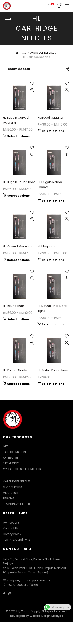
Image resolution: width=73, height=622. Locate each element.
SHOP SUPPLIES (12, 487)
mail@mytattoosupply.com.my (28, 580)
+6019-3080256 (17, 585)
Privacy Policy (12, 534)
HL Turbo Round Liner (53, 370)
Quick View (32, 90)
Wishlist (52, 4)
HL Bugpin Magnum (52, 117)
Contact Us (10, 528)
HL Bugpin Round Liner (19, 182)
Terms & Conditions (16, 540)
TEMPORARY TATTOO (17, 504)
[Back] (8, 19)
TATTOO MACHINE (15, 452)
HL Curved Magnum (17, 246)
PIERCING (9, 498)
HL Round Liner (13, 306)
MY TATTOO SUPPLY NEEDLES (22, 469)
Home (23, 53)
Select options (18, 136)
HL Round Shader (15, 370)
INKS (5, 446)
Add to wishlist (32, 83)
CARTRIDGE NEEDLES (42, 53)
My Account (11, 523)
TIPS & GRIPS (11, 463)
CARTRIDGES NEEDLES (17, 481)
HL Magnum (46, 246)
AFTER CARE (10, 458)
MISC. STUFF (11, 493)
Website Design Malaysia (46, 616)
